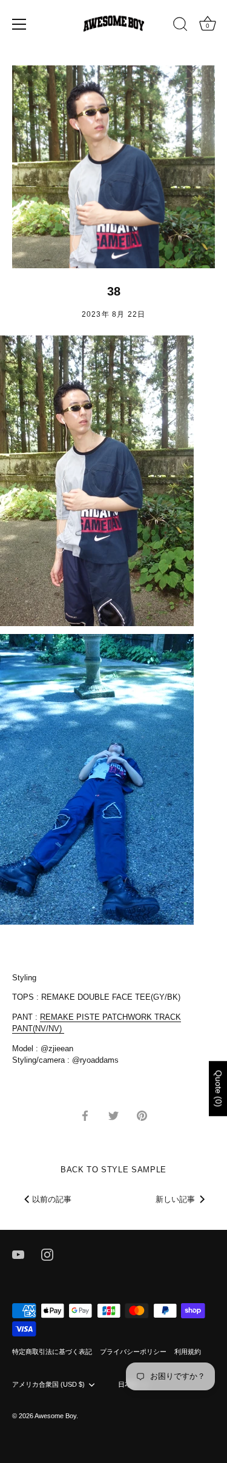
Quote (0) (218, 1088)
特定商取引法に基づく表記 (52, 1351)
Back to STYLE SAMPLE (113, 1169)
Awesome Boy (55, 1415)
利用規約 (187, 1351)
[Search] (180, 26)
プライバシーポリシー (133, 1351)
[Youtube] (18, 1253)
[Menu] (19, 24)
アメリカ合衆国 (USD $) (48, 1384)
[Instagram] (47, 1253)
